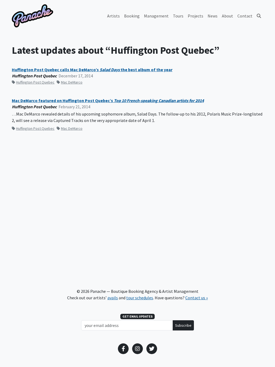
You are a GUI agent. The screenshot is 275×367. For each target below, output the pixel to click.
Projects (195, 16)
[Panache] (32, 15)
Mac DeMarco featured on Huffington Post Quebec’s (108, 100)
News (213, 16)
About (227, 16)
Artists (113, 16)
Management (156, 16)
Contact (244, 16)
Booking (132, 16)
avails (112, 297)
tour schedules (139, 297)
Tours (178, 16)
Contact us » (196, 297)
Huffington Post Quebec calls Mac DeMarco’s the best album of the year (92, 69)
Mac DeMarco (71, 82)
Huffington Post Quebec (35, 82)
